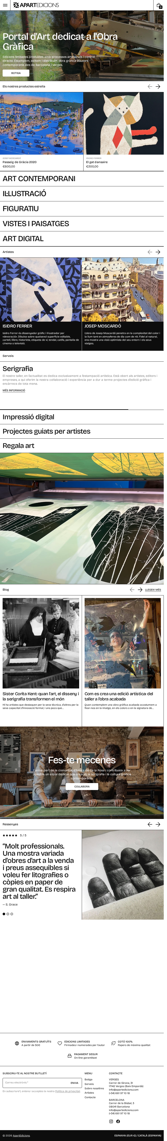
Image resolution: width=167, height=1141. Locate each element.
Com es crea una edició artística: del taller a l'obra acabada (119, 695)
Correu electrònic (16, 1082)
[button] (5, 5)
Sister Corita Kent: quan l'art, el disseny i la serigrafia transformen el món (41, 695)
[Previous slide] (150, 823)
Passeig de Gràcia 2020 (20, 161)
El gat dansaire (95, 161)
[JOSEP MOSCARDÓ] (123, 302)
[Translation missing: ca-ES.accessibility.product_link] (41, 131)
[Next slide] (158, 86)
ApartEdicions (21, 1135)
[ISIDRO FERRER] (41, 302)
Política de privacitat (67, 1091)
